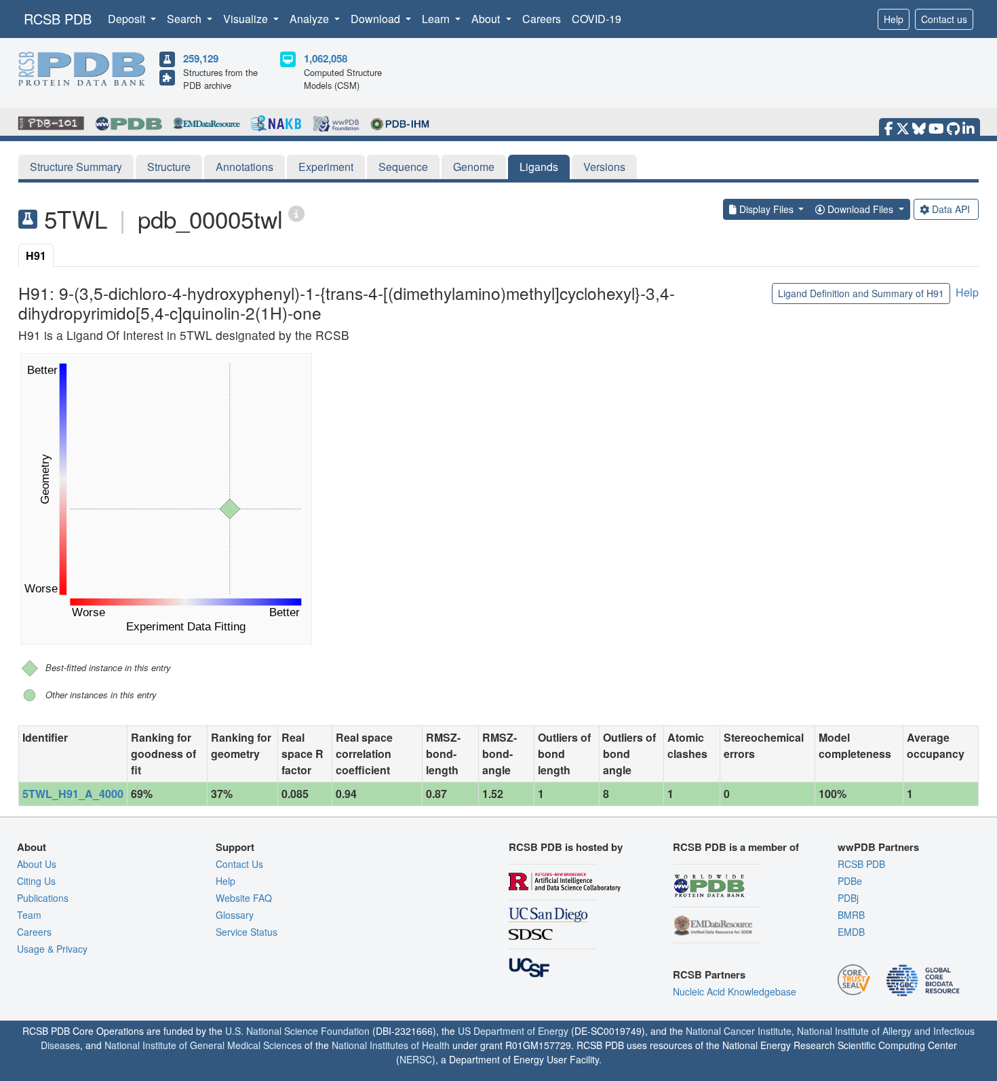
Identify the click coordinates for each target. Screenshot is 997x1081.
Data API (951, 209)
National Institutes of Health (391, 1045)
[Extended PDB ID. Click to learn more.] (296, 213)
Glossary (235, 915)
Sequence (403, 166)
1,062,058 (325, 58)
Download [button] (377, 18)
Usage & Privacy (52, 948)
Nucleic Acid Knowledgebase (734, 991)
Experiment (325, 166)
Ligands (539, 166)
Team (29, 915)
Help (893, 19)
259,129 (200, 58)
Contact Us (239, 864)
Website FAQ (244, 898)
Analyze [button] (311, 18)
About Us (36, 864)
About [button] (487, 18)
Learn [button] (437, 18)
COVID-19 (596, 18)
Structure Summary (76, 166)
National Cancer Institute (738, 1031)
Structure (169, 166)
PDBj (848, 898)
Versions (604, 166)
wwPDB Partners (878, 846)
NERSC (415, 1059)
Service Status (246, 931)
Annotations (244, 166)
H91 (36, 255)
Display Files (766, 209)
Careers (541, 18)
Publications (43, 898)
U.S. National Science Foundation (297, 1031)
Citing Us (36, 881)
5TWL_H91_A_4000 (72, 793)
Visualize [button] (247, 18)
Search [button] (185, 18)
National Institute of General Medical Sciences (203, 1045)
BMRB (851, 915)
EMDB (851, 931)
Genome (473, 166)
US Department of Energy (513, 1031)
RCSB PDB (58, 19)
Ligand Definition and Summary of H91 (861, 293)
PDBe (850, 881)
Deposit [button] (128, 18)
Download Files (860, 209)
